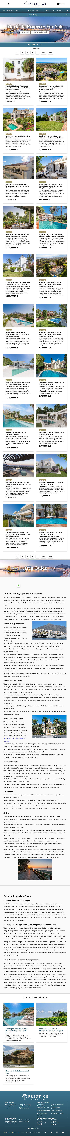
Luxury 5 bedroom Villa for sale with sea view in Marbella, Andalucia (18, 283)
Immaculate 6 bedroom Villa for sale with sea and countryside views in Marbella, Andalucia (51, 87)
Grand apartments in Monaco (56, 1111)
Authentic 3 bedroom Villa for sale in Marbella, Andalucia (18, 137)
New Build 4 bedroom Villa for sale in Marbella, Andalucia (51, 433)
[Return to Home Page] (35, 3)
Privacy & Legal (15, 1132)
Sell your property (9, 1106)
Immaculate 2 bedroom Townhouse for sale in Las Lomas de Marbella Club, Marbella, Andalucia (50, 186)
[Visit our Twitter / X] (44, 1133)
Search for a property (10, 1104)
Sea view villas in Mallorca (57, 1113)
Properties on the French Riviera (57, 1105)
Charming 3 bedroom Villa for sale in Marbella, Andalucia (51, 383)
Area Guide (25, 32)
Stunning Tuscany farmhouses (55, 1108)
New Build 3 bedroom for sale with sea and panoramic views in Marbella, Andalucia (18, 484)
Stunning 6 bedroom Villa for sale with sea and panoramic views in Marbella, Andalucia (50, 334)
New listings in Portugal (25, 1120)
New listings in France (10, 1120)
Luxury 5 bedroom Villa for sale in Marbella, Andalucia (50, 533)
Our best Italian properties (55, 1123)
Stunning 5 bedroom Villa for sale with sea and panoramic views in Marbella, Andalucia (50, 284)
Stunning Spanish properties (41, 1123)
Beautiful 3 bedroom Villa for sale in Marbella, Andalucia (51, 483)
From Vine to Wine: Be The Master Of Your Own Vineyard (51, 1030)
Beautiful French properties (55, 1120)
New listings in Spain (24, 1121)
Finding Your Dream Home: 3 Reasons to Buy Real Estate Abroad (17, 1031)
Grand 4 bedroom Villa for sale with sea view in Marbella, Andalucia (18, 235)
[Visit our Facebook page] (50, 1133)
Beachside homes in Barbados (42, 1114)
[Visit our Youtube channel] (62, 1133)
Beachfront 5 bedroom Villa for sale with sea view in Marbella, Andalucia (51, 235)
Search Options (33, 15)
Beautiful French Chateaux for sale (41, 1105)
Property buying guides (25, 1104)
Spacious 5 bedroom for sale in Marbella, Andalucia (16, 433)
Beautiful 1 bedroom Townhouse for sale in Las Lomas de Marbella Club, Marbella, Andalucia (18, 87)
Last (50, 53)
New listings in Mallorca (11, 1123)
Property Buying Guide (40, 32)
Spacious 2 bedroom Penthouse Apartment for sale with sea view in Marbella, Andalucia (17, 186)
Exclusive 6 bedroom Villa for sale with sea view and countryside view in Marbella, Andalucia (18, 534)
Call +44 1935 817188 (24, 1109)
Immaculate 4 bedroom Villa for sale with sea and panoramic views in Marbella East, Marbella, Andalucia (18, 384)
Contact (7, 1109)
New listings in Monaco (11, 1121)
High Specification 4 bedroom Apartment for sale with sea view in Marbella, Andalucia (17, 334)
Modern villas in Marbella (43, 1110)
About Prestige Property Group (25, 1106)
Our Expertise (7, 1132)
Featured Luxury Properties (41, 1120)
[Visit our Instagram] (56, 1133)
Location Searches (33, 1128)
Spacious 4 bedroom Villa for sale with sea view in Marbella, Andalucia (51, 137)
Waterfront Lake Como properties (43, 1108)
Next (43, 53)
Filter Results (32, 45)
